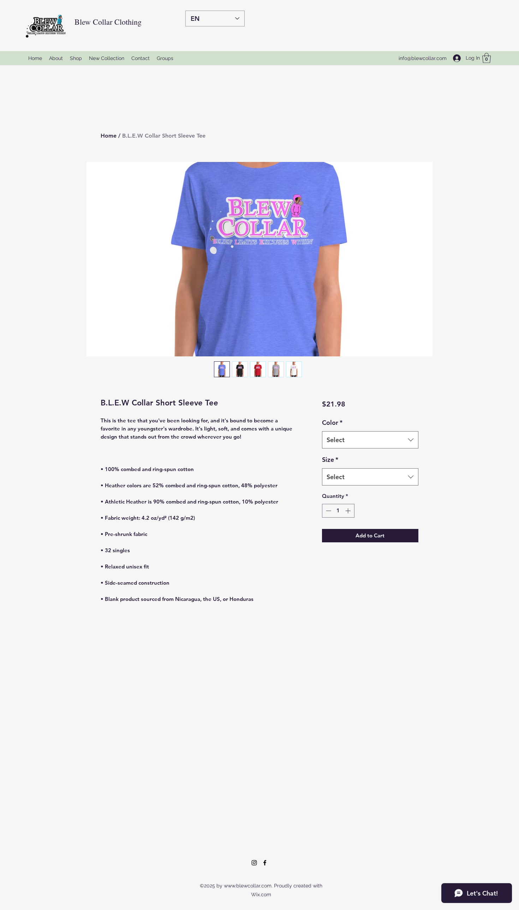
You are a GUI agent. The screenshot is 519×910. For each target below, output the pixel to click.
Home (109, 135)
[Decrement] (328, 510)
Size (330, 460)
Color (332, 422)
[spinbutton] (338, 510)
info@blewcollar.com (423, 58)
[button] (486, 58)
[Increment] (348, 510)
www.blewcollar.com (248, 885)
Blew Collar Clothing (108, 22)
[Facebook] (264, 862)
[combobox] (370, 440)
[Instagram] (254, 862)
